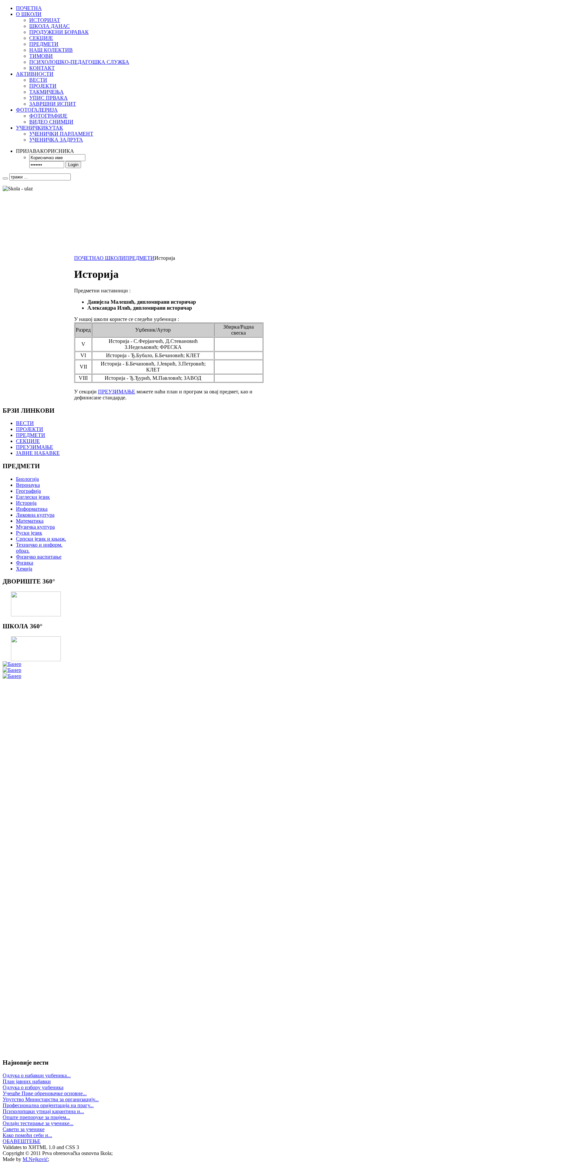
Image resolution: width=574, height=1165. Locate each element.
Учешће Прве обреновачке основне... (45, 1093)
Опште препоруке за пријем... (36, 1117)
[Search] (5, 178)
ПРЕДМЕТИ (139, 258)
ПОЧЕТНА (87, 258)
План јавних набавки (27, 1081)
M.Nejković (35, 1159)
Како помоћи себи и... (27, 1135)
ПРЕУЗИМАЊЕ (116, 391)
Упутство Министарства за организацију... (51, 1099)
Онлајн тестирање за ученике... (38, 1123)
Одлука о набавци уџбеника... (37, 1075)
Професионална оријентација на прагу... (48, 1105)
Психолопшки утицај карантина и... (43, 1111)
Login (73, 164)
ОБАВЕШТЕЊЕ (22, 1141)
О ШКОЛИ (112, 258)
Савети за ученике (24, 1129)
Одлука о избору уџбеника (33, 1087)
